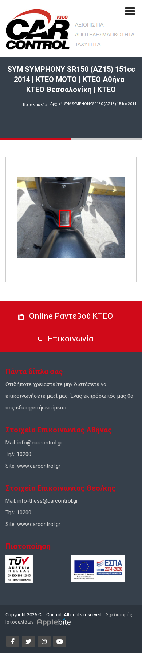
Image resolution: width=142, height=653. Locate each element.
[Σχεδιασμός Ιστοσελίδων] (54, 622)
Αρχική (56, 104)
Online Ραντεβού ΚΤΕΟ (70, 316)
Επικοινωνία (70, 338)
